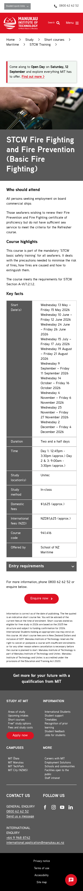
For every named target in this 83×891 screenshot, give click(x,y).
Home (10, 40)
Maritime (12, 44)
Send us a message (20, 816)
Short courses (54, 40)
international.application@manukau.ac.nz (35, 843)
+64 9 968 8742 (18, 838)
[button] (71, 880)
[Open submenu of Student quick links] (29, 6)
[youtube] (62, 807)
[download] (21, 18)
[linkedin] (71, 807)
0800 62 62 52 (17, 811)
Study (29, 40)
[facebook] (45, 807)
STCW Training (40, 44)
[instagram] (54, 807)
